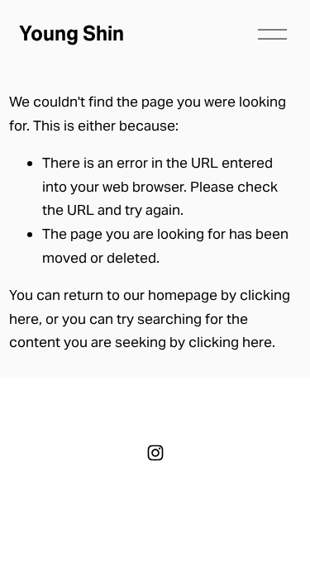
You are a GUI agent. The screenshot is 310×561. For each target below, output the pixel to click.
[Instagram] (155, 453)
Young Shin (71, 33)
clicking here (230, 342)
